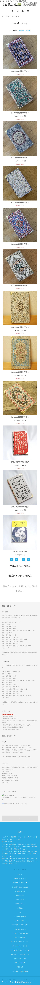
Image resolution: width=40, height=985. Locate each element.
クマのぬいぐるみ (20, 962)
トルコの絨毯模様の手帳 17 (20, 286)
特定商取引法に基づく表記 (20, 887)
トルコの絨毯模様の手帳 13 (20, 113)
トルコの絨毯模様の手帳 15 (20, 202)
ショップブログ (20, 899)
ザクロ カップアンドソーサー (20, 941)
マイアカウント (20, 903)
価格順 (21, 30)
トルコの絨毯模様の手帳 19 (20, 372)
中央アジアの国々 (20, 937)
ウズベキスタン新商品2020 (20, 971)
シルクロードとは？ (20, 920)
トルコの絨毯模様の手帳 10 (20, 417)
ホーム (20, 874)
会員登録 (20, 908)
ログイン (20, 912)
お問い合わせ (20, 895)
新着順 (28, 30)
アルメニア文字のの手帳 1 (20, 462)
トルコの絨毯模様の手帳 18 (20, 327)
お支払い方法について (20, 878)
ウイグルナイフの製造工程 (20, 933)
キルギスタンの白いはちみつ (20, 946)
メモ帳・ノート (17, 16)
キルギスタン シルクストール (20, 954)
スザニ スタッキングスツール (20, 950)
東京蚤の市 (20, 967)
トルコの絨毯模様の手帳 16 (20, 244)
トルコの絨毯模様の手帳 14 (20, 158)
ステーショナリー (7, 16)
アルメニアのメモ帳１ (20, 552)
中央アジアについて (20, 929)
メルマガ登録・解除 (20, 916)
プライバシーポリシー (20, 891)
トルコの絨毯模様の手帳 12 (20, 71)
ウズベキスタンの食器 (20, 958)
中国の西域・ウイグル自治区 (20, 925)
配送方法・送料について (20, 882)
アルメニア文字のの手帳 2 (20, 507)
